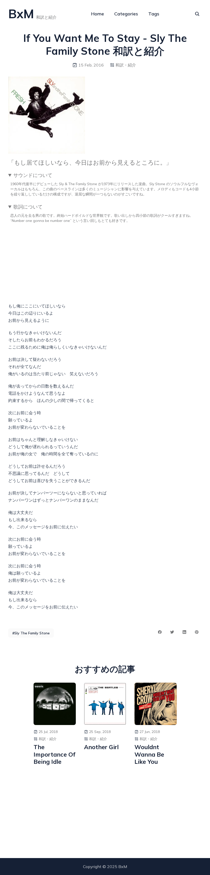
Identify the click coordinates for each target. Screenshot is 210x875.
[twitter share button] (172, 632)
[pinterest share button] (197, 632)
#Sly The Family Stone (31, 633)
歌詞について (28, 207)
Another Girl (101, 747)
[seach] (197, 13)
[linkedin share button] (184, 632)
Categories (126, 14)
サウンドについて (32, 175)
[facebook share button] (160, 632)
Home (97, 14)
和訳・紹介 (126, 65)
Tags (153, 14)
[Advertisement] (109, 261)
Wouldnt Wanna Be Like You (149, 755)
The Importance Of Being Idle (54, 755)
